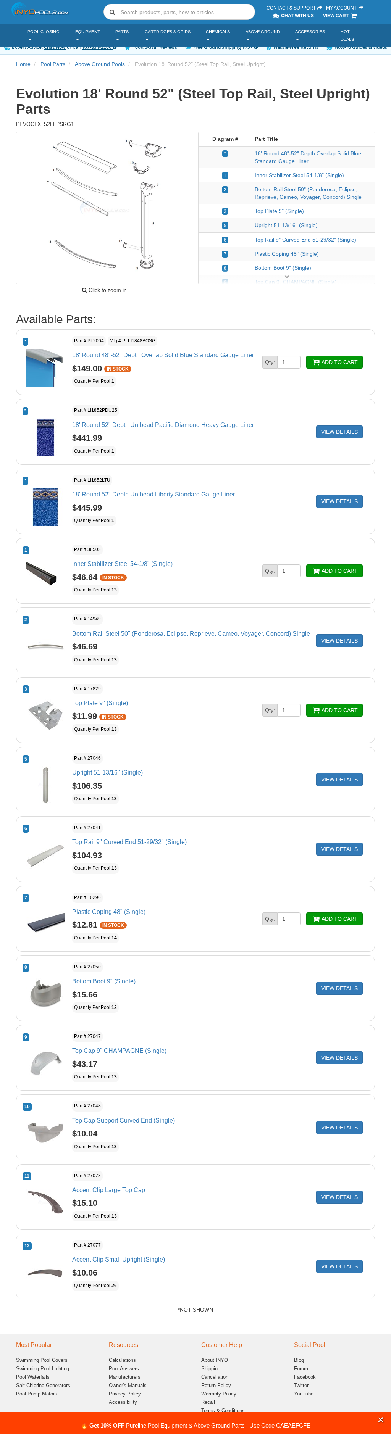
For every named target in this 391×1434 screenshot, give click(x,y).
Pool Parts (52, 64)
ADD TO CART (339, 362)
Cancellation (214, 1377)
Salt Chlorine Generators (43, 1385)
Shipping (210, 1368)
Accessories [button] (310, 31)
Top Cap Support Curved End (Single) (123, 1120)
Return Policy (216, 1385)
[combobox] (179, 12)
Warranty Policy (218, 1394)
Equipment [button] (87, 31)
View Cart (336, 15)
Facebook (305, 1377)
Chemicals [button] (218, 31)
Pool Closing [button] (43, 31)
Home (23, 64)
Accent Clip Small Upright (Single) (118, 1259)
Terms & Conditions (223, 1410)
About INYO (214, 1360)
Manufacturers (125, 1377)
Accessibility (123, 1402)
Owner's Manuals (128, 1385)
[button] (380, 1419)
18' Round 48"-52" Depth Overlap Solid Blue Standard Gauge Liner (163, 355)
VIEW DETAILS (339, 432)
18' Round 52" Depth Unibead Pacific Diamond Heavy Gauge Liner (163, 425)
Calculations (122, 1360)
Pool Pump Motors (36, 1394)
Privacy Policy (125, 1394)
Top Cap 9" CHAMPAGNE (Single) (119, 1050)
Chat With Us (297, 15)
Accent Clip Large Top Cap (108, 1190)
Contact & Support (292, 8)
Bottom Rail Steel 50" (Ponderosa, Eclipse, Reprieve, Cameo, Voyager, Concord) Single (191, 633)
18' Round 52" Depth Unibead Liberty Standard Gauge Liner (153, 494)
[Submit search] (112, 12)
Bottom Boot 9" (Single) (283, 268)
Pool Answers (124, 1368)
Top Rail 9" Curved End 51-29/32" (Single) (305, 240)
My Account (342, 8)
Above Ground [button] (263, 31)
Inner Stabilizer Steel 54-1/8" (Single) (299, 175)
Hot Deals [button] (347, 35)
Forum (301, 1368)
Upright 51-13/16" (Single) (286, 225)
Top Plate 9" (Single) (279, 211)
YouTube (303, 1394)
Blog (299, 1360)
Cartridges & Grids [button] (168, 31)
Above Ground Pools (100, 64)
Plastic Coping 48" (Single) (287, 254)
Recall (208, 1402)
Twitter (301, 1385)
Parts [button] (122, 31)
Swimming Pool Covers (42, 1360)
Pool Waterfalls (33, 1377)
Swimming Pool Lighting (42, 1368)
